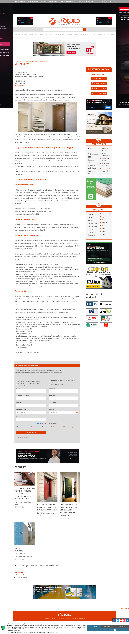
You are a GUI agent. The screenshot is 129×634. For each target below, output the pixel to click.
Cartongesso (92, 226)
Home (16, 61)
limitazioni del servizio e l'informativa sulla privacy (63, 427)
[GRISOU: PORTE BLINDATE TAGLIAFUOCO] (24, 533)
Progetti (69, 34)
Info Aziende (48, 34)
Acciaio (90, 215)
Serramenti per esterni (32, 61)
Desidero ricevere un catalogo (29, 381)
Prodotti (24, 34)
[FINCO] (106, 318)
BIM (89, 157)
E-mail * (19, 402)
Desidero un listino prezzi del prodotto (29, 384)
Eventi (93, 34)
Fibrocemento (106, 214)
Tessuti (104, 234)
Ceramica (91, 232)
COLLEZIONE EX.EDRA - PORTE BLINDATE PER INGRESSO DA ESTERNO (47, 507)
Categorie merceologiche (81, 34)
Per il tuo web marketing (67, 1)
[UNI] (92, 311)
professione (21, 409)
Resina (104, 231)
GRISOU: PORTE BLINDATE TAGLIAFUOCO (21, 550)
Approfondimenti (59, 34)
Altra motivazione (57, 384)
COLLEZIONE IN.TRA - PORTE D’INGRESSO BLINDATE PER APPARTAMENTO (69, 508)
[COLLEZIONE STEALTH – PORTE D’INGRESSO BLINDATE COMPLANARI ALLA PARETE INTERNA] (24, 479)
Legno (104, 217)
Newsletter (110, 34)
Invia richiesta (31, 432)
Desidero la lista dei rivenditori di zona (62, 381)
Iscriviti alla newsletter (85, 1)
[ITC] (92, 304)
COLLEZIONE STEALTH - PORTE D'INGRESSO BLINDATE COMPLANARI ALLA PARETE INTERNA (24, 493)
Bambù (90, 220)
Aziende (17, 34)
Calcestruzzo (92, 223)
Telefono (52, 402)
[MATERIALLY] (106, 304)
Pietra (104, 220)
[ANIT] (106, 311)
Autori (54, 618)
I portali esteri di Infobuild (49, 1)
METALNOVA (98, 74)
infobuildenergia (19, 1)
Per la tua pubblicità (64, 618)
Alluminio (91, 217)
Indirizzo (52, 395)
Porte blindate (44, 61)
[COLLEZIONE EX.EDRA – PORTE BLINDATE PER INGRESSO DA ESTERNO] (47, 487)
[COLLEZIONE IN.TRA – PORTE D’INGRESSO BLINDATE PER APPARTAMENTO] (70, 487)
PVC (103, 226)
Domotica (91, 160)
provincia (52, 409)
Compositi (91, 235)
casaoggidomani (33, 1)
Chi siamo (46, 618)
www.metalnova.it (20, 85)
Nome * (18, 388)
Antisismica (92, 149)
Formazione (101, 34)
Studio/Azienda (22, 395)
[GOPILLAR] (92, 325)
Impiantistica (92, 168)
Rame (103, 228)
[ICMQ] (92, 318)
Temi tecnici (32, 34)
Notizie (41, 34)
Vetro (103, 237)
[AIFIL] (106, 325)
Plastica (104, 223)
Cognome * (53, 388)
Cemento (91, 229)
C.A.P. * (18, 416)
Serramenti (18, 572)
